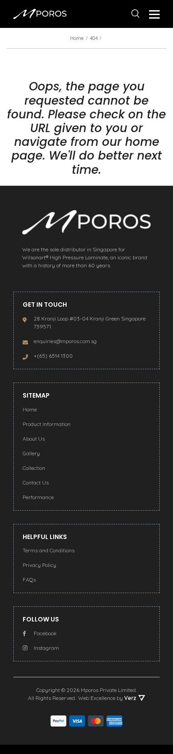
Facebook (45, 633)
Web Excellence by (107, 698)
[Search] (135, 13)
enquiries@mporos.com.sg (65, 341)
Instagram (46, 648)
